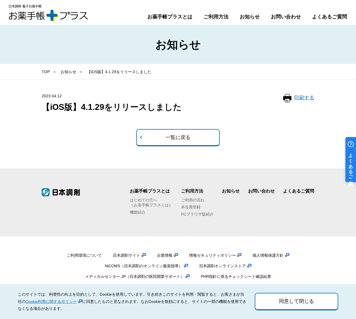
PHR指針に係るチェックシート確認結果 (236, 276)
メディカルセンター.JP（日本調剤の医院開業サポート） (134, 276)
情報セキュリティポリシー (212, 255)
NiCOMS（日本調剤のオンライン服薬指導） (143, 266)
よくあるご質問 (329, 16)
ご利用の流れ (192, 200)
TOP (46, 72)
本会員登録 (191, 207)
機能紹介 (137, 212)
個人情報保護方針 (268, 255)
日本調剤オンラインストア (222, 266)
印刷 (304, 97)
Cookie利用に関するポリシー (51, 301)
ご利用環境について (84, 255)
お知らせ (250, 16)
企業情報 (164, 255)
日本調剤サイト (126, 255)
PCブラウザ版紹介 (197, 214)
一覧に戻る (178, 137)
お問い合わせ (286, 16)
